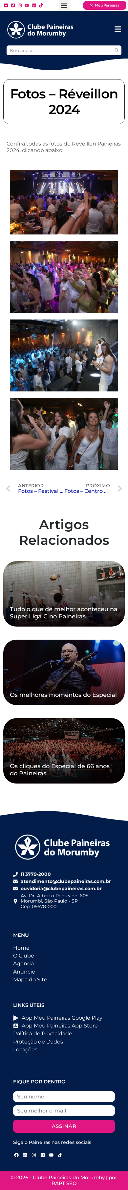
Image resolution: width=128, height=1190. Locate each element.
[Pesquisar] (116, 50)
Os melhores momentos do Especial (63, 694)
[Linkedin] (25, 1155)
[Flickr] (42, 1155)
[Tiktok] (60, 1155)
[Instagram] (34, 1155)
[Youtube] (51, 1155)
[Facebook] (16, 1155)
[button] (64, 5)
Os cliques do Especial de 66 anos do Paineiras (60, 770)
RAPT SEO (64, 1183)
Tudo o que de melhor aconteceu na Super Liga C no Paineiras (63, 613)
